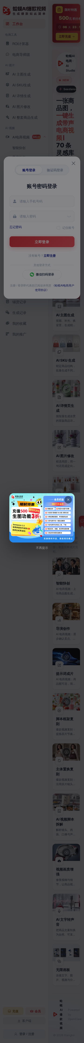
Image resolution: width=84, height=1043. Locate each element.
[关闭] (68, 500)
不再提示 (42, 548)
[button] (42, 518)
